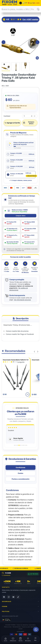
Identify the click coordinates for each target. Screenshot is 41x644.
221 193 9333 (34, 574)
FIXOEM (4, 606)
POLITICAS (5, 611)
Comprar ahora (20, 215)
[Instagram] (9, 597)
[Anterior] (3, 42)
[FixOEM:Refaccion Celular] (9, 5)
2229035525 (6, 575)
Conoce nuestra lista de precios (17, 331)
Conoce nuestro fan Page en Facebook (20, 334)
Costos (20, 473)
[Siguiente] (37, 42)
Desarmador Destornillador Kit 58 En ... (15, 360)
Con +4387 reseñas (30, 19)
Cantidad (7, 116)
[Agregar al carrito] (27, 394)
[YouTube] (13, 597)
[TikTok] (18, 597)
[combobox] (19, 9)
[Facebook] (4, 597)
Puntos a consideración (20, 479)
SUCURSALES (6, 601)
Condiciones (20, 467)
